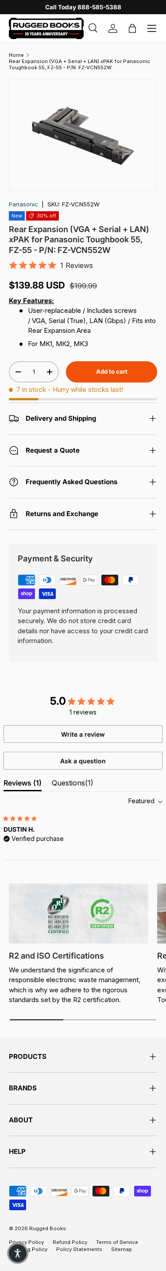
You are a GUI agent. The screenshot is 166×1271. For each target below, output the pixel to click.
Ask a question (83, 761)
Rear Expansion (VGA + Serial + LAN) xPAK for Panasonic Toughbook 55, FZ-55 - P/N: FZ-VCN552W (79, 64)
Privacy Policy (26, 1242)
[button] (17, 1253)
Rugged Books (47, 1228)
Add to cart (111, 371)
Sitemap (121, 1249)
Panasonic (23, 204)
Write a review (83, 734)
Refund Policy (70, 1242)
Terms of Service (117, 1242)
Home (16, 55)
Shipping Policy (28, 1249)
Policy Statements (79, 1249)
